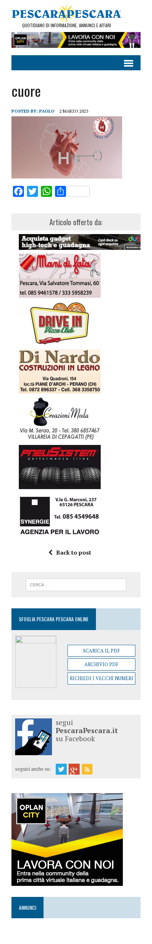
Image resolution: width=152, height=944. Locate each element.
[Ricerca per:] (76, 584)
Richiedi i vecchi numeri (101, 678)
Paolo (47, 111)
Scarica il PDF (101, 650)
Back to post (73, 552)
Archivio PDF (101, 664)
